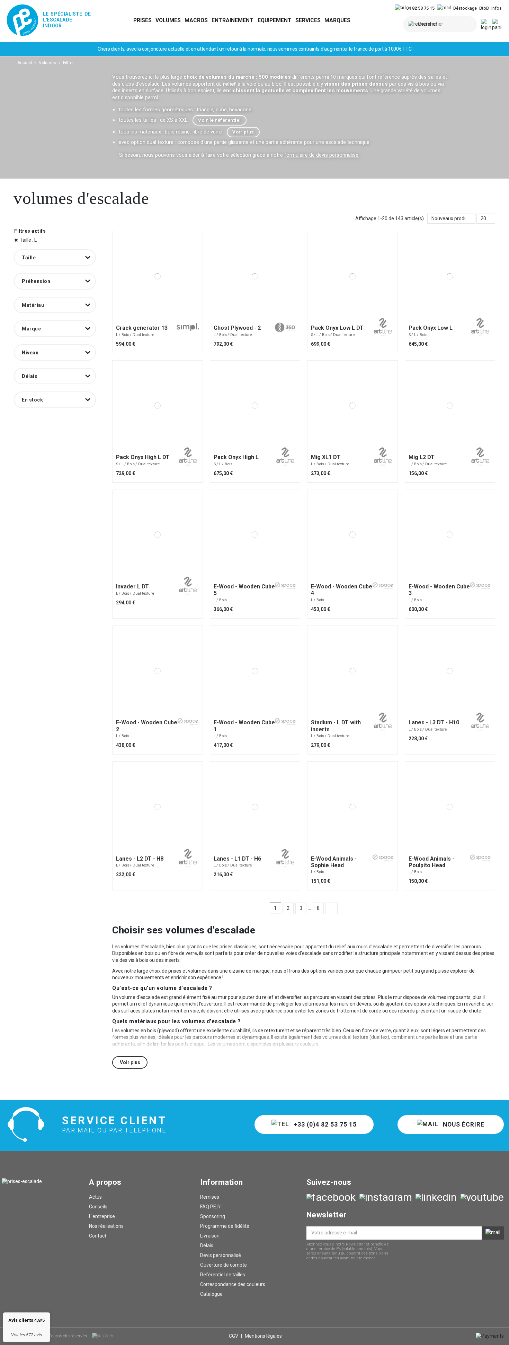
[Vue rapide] (162, 319)
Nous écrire (462, 1124)
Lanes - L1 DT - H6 (237, 858)
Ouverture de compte (223, 1265)
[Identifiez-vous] (486, 25)
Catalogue (211, 1294)
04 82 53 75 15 (420, 8)
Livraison (210, 1236)
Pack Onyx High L (236, 457)
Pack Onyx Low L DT (337, 328)
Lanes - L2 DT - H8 (139, 858)
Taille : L (28, 240)
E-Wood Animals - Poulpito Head (431, 862)
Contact (97, 1236)
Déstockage (465, 8)
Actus (95, 1197)
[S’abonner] (493, 1233)
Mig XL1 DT (325, 457)
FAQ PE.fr (210, 1206)
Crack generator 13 (142, 328)
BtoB (484, 8)
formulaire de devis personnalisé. (321, 155)
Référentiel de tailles (222, 1274)
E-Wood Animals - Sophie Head (334, 862)
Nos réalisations (106, 1226)
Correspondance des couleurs (232, 1284)
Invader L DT (132, 586)
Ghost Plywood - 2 (237, 328)
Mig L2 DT (422, 457)
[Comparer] (153, 319)
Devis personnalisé (220, 1255)
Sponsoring (212, 1216)
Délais (206, 1245)
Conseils (98, 1206)
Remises (209, 1197)
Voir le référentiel (219, 120)
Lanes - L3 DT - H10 (434, 722)
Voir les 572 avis (26, 1334)
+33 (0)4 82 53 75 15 (324, 1124)
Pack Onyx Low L (431, 328)
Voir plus (243, 132)
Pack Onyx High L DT (143, 457)
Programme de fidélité (224, 1226)
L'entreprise (102, 1216)
